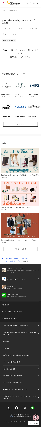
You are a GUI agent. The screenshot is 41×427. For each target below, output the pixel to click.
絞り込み (35, 423)
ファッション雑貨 (10, 261)
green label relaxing (12, 258)
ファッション (24, 258)
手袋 (19, 261)
